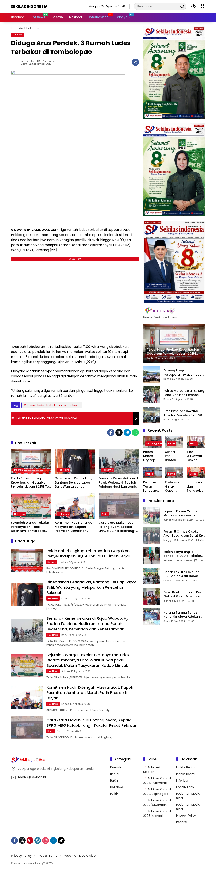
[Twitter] (119, 432)
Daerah (18, 470)
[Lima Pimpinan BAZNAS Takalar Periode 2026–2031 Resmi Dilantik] (151, 415)
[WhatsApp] (135, 432)
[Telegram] (127, 432)
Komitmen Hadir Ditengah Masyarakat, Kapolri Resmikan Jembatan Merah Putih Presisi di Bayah (74, 527)
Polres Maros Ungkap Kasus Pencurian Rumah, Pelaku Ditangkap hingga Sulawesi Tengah (151, 456)
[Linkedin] (53, 840)
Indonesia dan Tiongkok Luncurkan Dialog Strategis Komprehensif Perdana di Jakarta (196, 486)
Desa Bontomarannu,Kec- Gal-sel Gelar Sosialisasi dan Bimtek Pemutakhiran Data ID (183, 594)
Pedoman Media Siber (80, 856)
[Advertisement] (75, 301)
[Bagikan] (135, 62)
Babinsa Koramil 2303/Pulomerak (157, 780)
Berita (105, 514)
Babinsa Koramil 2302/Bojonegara (157, 791)
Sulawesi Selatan (151, 769)
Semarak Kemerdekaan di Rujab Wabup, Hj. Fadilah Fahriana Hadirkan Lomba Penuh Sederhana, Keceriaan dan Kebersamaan (118, 482)
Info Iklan (182, 780)
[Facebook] (110, 432)
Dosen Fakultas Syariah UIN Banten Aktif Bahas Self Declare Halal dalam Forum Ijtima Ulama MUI (182, 574)
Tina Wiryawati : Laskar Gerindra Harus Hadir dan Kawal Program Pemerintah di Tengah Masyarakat (196, 456)
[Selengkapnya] (174, 310)
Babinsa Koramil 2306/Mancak (157, 813)
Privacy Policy (186, 815)
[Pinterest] (30, 840)
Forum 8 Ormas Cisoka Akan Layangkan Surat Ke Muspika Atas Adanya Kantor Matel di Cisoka (183, 534)
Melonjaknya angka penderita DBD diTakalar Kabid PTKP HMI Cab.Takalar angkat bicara (182, 554)
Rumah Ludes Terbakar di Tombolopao (54, 405)
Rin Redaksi (28, 61)
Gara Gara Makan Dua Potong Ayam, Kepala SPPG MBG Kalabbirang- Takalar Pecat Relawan (117, 527)
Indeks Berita (185, 767)
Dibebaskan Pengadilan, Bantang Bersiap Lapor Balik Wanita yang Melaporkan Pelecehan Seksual (73, 482)
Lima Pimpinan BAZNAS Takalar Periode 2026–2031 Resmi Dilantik (184, 413)
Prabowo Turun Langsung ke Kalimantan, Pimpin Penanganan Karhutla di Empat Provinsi (152, 486)
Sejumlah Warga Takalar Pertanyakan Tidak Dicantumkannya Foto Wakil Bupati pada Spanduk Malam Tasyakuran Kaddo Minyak (30, 527)
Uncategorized (155, 443)
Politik (114, 793)
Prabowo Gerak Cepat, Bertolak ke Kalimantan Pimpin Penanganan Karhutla (174, 486)
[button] (182, 6)
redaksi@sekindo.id (32, 777)
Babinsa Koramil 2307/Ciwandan (157, 802)
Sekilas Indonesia (29, 6)
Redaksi (181, 822)
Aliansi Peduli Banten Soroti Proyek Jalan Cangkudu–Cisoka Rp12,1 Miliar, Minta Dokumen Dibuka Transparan (174, 456)
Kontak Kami (185, 787)
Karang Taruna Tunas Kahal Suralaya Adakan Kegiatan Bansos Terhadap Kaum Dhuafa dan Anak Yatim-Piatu (182, 615)
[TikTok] (61, 840)
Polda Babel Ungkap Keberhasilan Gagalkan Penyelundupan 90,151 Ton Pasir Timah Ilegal (31, 482)
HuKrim (115, 780)
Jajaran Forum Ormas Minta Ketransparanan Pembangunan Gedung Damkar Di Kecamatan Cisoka (181, 513)
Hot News (17, 34)
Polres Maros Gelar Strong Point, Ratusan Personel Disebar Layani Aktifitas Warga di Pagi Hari (183, 393)
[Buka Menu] (202, 6)
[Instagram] (45, 840)
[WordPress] (37, 840)
